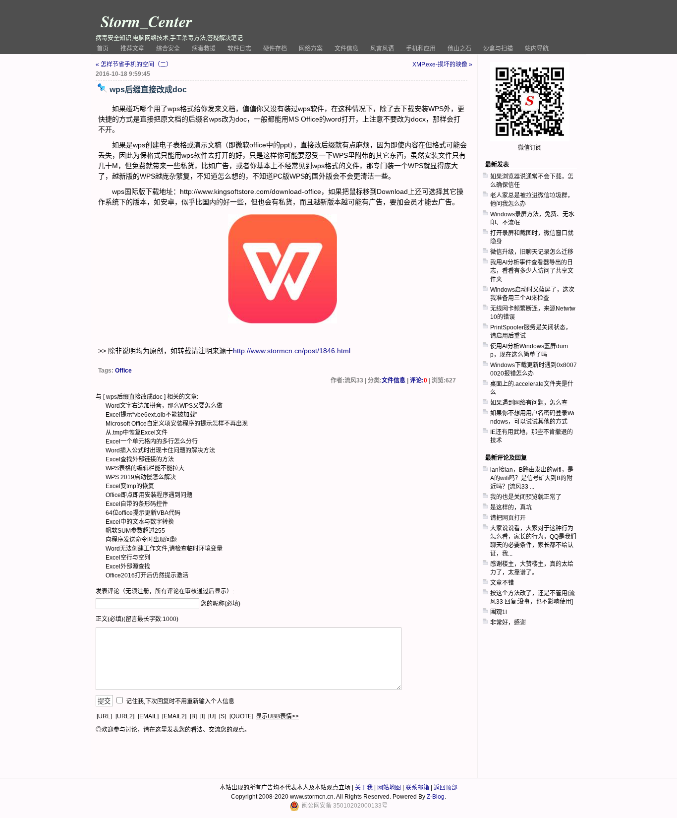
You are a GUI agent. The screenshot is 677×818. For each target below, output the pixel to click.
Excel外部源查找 (128, 566)
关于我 (364, 787)
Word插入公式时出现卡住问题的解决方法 (160, 450)
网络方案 (311, 48)
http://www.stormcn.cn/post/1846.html (291, 351)
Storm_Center (146, 21)
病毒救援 (204, 48)
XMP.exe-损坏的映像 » (442, 64)
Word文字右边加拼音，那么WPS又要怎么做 (164, 405)
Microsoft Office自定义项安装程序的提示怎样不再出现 (177, 423)
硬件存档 (275, 48)
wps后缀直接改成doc (134, 396)
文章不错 (502, 582)
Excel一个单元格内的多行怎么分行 (152, 441)
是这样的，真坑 (511, 507)
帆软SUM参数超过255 (135, 530)
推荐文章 (132, 48)
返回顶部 (445, 787)
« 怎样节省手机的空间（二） (134, 64)
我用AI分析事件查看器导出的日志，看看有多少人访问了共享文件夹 (531, 271)
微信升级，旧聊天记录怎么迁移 (531, 252)
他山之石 (459, 48)
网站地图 (389, 787)
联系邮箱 (417, 787)
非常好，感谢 (508, 622)
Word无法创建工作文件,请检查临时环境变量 (164, 548)
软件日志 (239, 48)
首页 (103, 48)
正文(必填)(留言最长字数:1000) (137, 619)
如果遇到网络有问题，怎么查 (528, 402)
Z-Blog (436, 796)
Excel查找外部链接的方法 (140, 459)
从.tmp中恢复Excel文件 (137, 432)
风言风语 (382, 48)
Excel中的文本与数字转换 (140, 521)
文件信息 (346, 48)
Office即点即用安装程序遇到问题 (149, 495)
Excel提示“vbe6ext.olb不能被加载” (151, 414)
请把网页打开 (508, 517)
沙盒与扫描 (498, 48)
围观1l (498, 612)
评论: (418, 380)
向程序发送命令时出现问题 (141, 539)
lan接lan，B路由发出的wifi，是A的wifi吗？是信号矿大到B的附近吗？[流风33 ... (531, 478)
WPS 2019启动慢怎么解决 (141, 477)
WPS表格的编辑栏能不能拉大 (145, 468)
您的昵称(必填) (220, 603)
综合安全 (168, 48)
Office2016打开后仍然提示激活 (147, 575)
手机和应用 (421, 48)
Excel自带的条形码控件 (137, 504)
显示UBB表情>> (277, 716)
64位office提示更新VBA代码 (143, 512)
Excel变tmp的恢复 (130, 486)
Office (123, 370)
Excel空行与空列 (128, 557)
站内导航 (537, 48)
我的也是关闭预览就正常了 (526, 497)
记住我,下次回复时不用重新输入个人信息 (180, 701)
